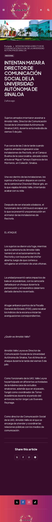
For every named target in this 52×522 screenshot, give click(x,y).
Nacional (9, 56)
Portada (8, 46)
